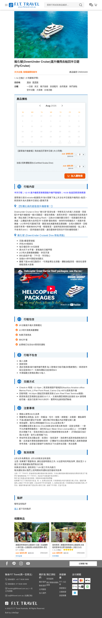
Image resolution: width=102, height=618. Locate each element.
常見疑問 (49, 578)
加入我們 (42, 593)
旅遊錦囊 (62, 595)
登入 (16, 508)
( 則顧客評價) (32, 78)
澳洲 (29, 82)
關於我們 (42, 581)
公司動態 (42, 589)
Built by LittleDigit (12, 612)
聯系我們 (42, 585)
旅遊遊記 (62, 588)
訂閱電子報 (83, 563)
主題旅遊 (62, 591)
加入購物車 (77, 176)
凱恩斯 (35, 82)
